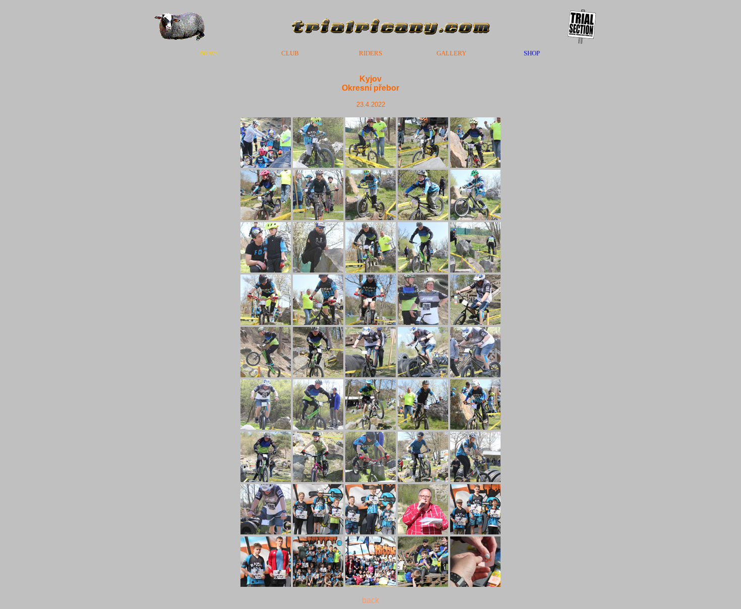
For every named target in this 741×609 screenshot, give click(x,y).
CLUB (290, 53)
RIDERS (370, 53)
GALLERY (451, 53)
